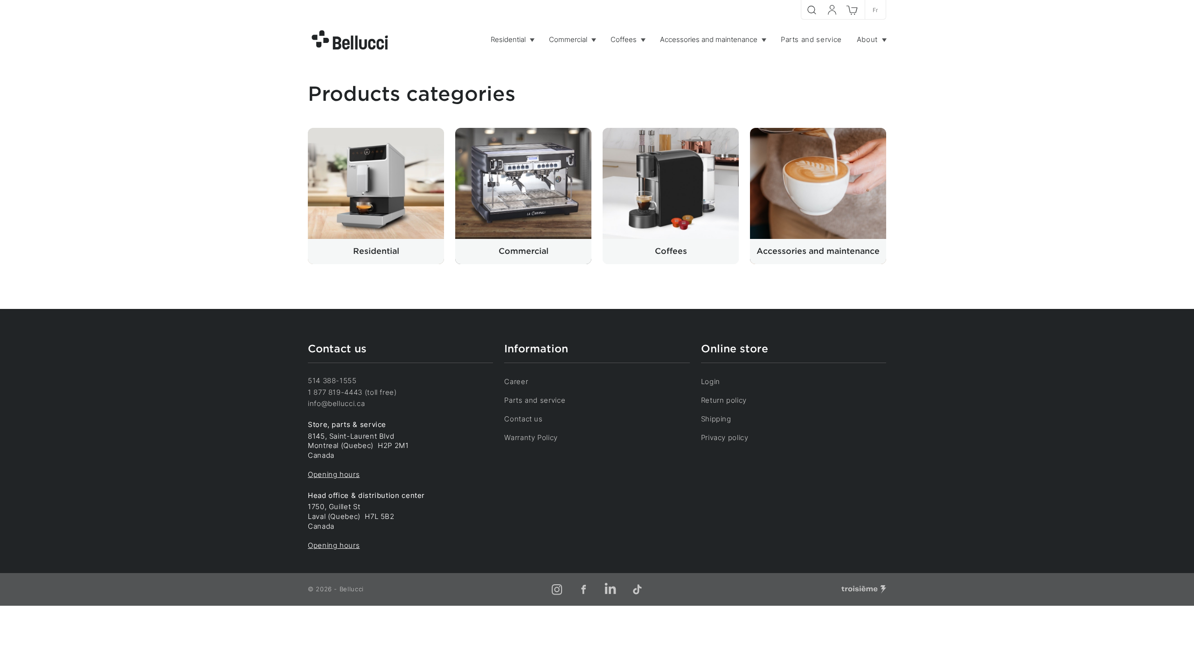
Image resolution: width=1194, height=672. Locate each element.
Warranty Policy (531, 437)
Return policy (724, 400)
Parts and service (534, 400)
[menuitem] (512, 40)
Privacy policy (725, 437)
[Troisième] (863, 589)
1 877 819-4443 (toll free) (352, 392)
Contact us (523, 418)
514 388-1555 (332, 380)
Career (516, 381)
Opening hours (334, 474)
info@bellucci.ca (336, 403)
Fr (875, 10)
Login (710, 381)
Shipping (716, 418)
